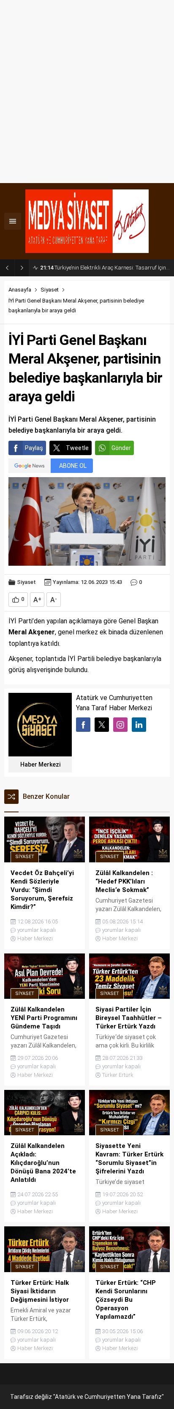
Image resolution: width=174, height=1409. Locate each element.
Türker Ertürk (117, 1075)
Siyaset (50, 289)
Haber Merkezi (40, 764)
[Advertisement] (87, 91)
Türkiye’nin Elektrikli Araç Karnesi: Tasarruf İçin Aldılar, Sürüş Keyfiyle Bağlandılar (105, 267)
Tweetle (77, 448)
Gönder (121, 448)
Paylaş (34, 448)
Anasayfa (19, 289)
